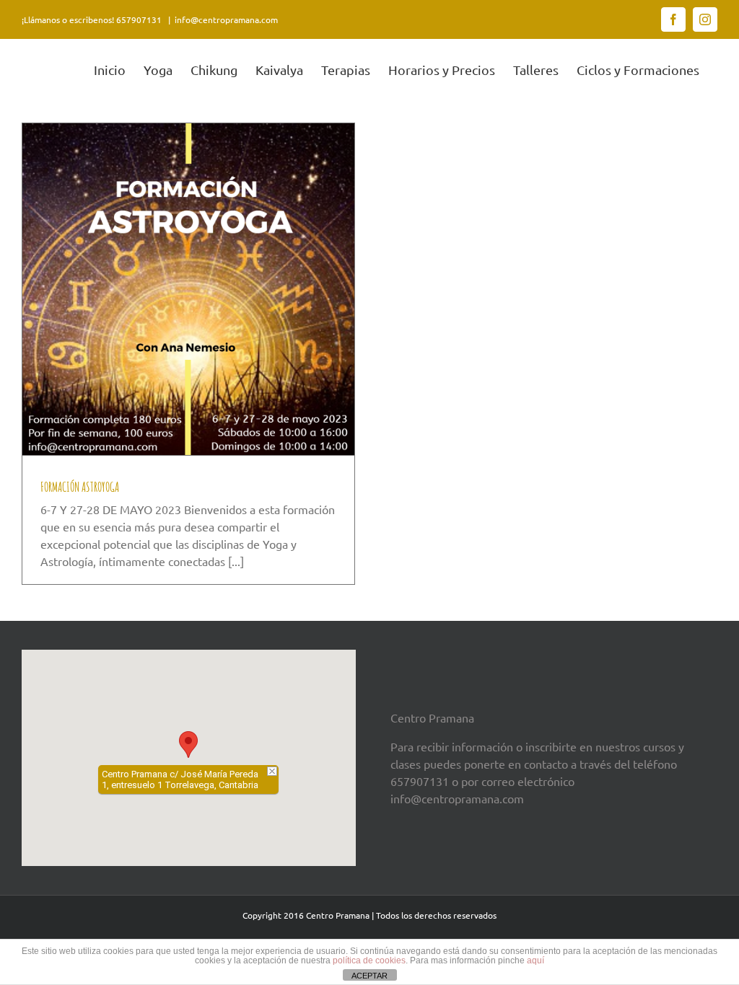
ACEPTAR (369, 975)
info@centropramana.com (226, 19)
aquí (535, 960)
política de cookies (369, 960)
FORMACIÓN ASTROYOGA (79, 487)
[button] (188, 744)
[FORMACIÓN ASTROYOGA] (188, 289)
